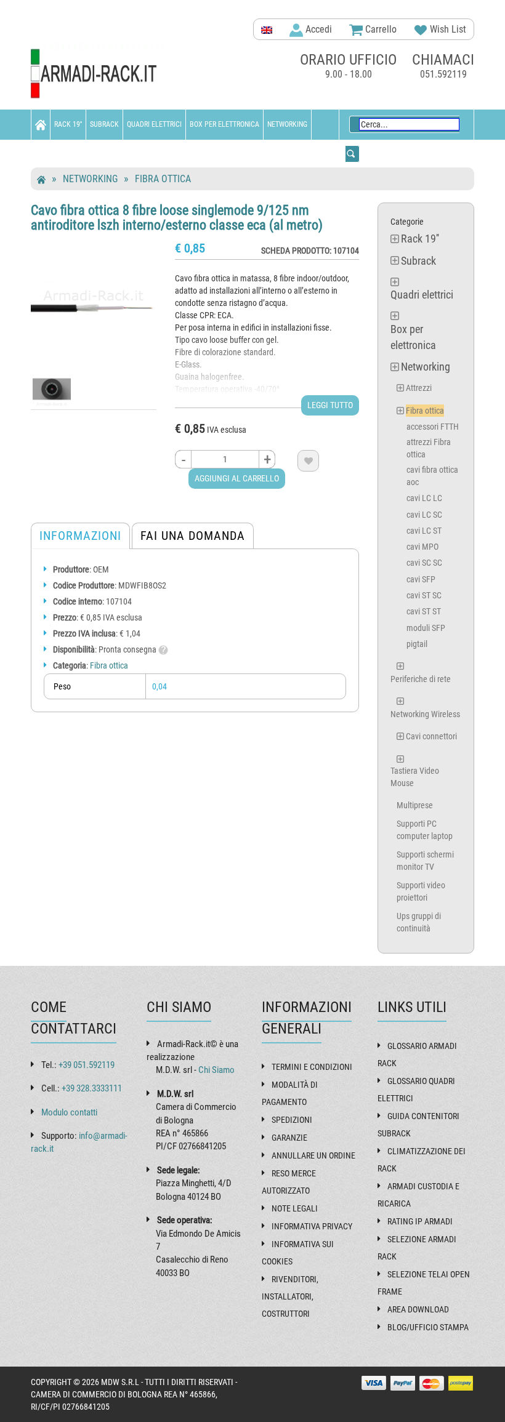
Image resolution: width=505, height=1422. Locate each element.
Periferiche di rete (420, 679)
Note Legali (295, 1208)
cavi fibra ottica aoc (432, 476)
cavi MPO (422, 547)
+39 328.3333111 (92, 1088)
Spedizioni (292, 1120)
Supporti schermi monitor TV (425, 861)
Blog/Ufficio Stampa (428, 1327)
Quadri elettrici (154, 124)
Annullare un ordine (313, 1155)
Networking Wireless (425, 714)
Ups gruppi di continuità (419, 922)
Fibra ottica (163, 179)
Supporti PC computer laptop (425, 830)
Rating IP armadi (420, 1221)
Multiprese (415, 805)
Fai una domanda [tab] (192, 535)
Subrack (104, 124)
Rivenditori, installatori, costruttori (290, 1296)
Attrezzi (419, 388)
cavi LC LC (424, 498)
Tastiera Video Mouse (414, 777)
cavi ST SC (424, 595)
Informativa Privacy (312, 1226)
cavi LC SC (424, 515)
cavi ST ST (423, 611)
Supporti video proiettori (421, 891)
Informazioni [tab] (80, 535)
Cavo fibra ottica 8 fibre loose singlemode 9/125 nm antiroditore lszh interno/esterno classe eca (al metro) (177, 217)
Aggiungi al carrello (237, 478)
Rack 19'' (68, 124)
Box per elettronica (224, 124)
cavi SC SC (424, 563)
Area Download (418, 1309)
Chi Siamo (216, 1069)
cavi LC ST (424, 531)
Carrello (380, 29)
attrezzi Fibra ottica (428, 448)
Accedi (317, 29)
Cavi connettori (431, 736)
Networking (287, 124)
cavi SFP (420, 579)
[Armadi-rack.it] (98, 74)
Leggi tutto (330, 405)
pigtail (416, 644)
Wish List (446, 29)
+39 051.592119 (87, 1065)
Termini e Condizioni (312, 1067)
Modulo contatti (69, 1112)
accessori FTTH (432, 427)
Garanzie (289, 1138)
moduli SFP (425, 628)
